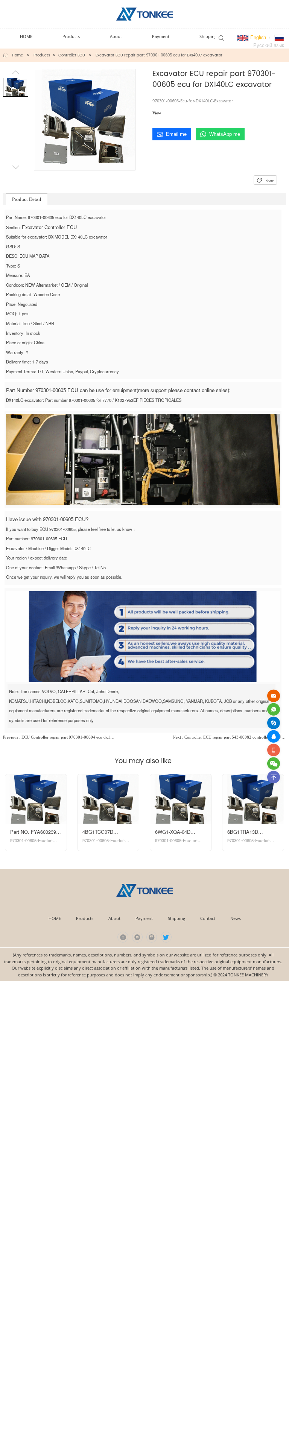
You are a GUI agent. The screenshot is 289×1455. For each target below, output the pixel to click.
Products (41, 55)
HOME (55, 918)
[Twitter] (166, 937)
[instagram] (151, 937)
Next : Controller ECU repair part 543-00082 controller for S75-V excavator (229, 737)
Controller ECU (71, 55)
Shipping (176, 918)
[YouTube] (137, 937)
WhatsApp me (224, 134)
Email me (176, 134)
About (114, 918)
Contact (207, 918)
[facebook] (122, 937)
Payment (144, 918)
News (235, 918)
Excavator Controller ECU (49, 227)
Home (17, 55)
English (257, 37)
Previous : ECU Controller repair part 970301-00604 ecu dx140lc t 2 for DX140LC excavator (59, 737)
